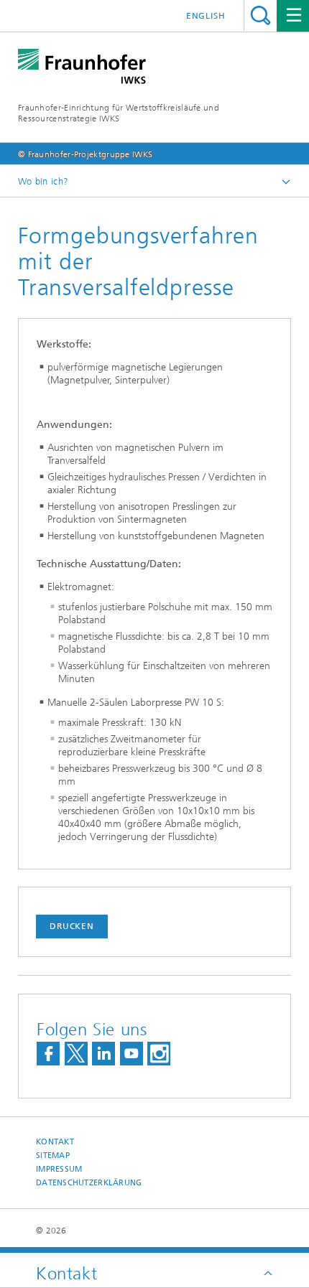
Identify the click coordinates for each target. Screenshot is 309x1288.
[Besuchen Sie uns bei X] (76, 1053)
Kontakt (55, 1142)
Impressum (59, 1169)
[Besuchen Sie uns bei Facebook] (48, 1053)
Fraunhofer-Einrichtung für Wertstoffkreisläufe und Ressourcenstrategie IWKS (118, 113)
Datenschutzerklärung (89, 1182)
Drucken (72, 926)
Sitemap (53, 1155)
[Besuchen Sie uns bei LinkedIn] (103, 1053)
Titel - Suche (260, 15)
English (206, 16)
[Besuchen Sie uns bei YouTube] (131, 1053)
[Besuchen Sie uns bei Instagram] (158, 1053)
